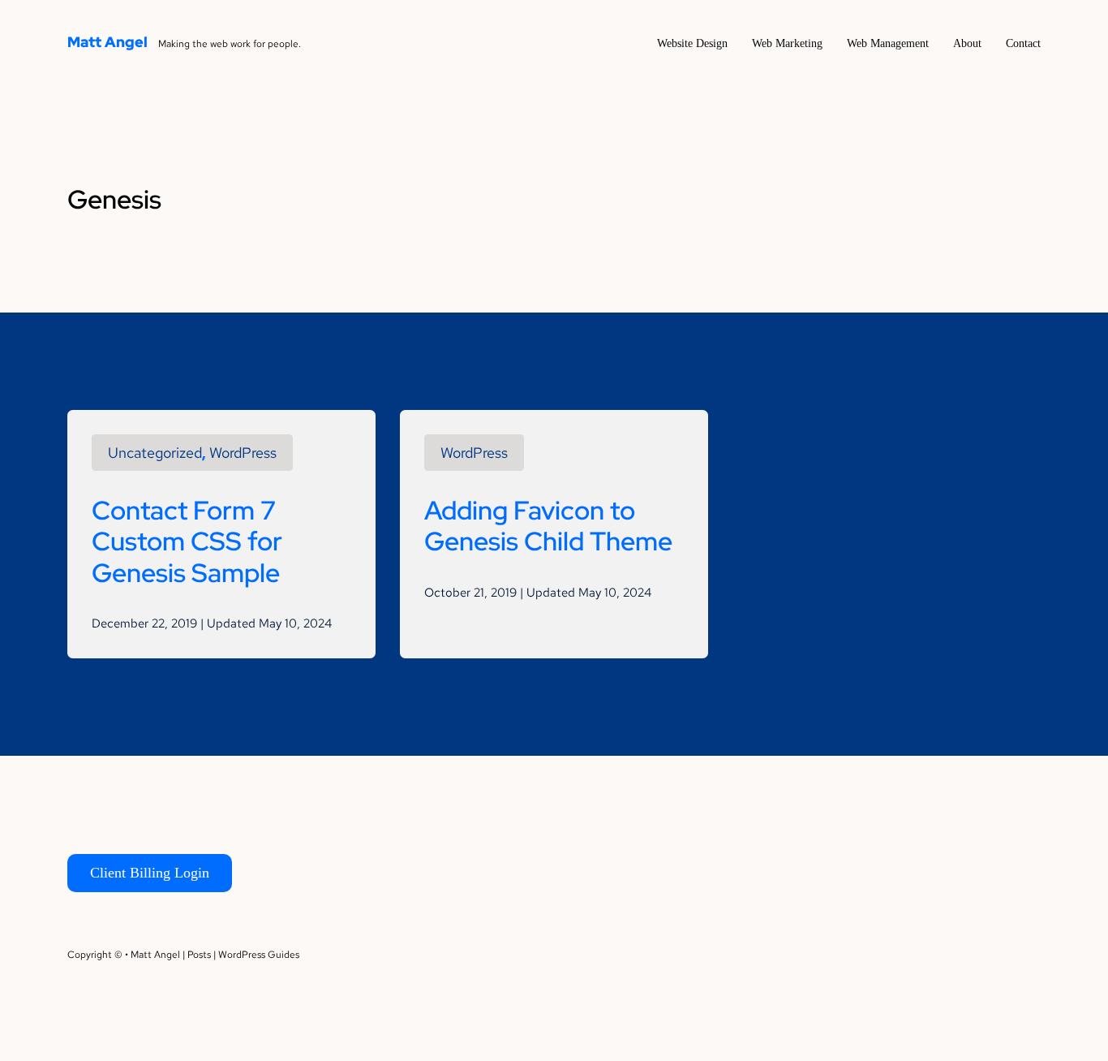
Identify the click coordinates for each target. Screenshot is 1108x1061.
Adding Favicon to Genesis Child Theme (548, 526)
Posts (199, 954)
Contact (1023, 43)
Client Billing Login (149, 873)
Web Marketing (787, 43)
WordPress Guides (258, 954)
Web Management (888, 43)
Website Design (692, 43)
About (967, 43)
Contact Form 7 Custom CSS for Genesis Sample (187, 541)
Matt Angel (107, 41)
